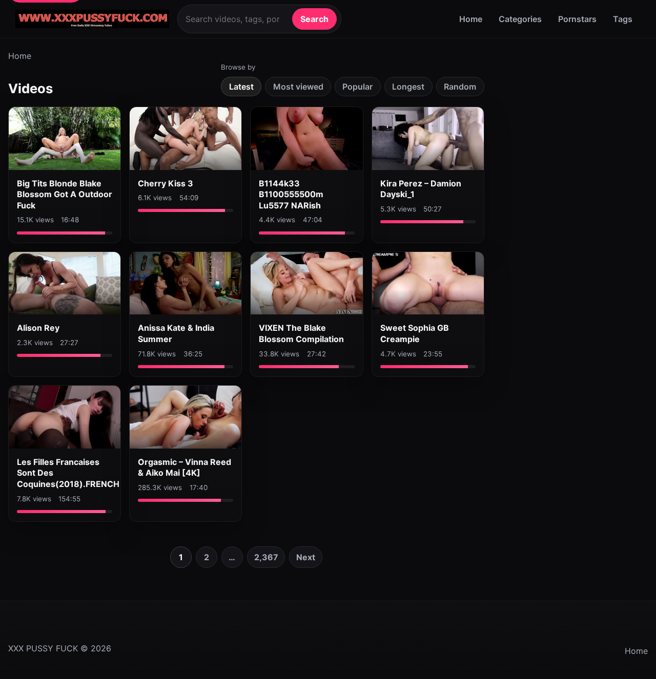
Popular (357, 86)
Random (460, 86)
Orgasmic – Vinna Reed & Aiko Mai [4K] (184, 467)
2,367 (266, 557)
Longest (408, 86)
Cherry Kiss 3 (165, 183)
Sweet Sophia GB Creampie (414, 333)
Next (305, 557)
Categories (520, 19)
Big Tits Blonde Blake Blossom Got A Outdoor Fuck (64, 194)
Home (470, 19)
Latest (241, 86)
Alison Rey (38, 328)
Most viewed (298, 86)
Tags (622, 19)
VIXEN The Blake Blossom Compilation (301, 333)
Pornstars (577, 19)
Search (314, 19)
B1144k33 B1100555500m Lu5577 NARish (291, 194)
